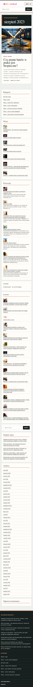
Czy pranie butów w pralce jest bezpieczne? (14, 145)
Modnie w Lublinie (7, 203)
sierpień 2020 (6, 535)
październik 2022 (7, 505)
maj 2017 (5, 588)
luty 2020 (5, 550)
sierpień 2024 (6, 496)
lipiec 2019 (6, 555)
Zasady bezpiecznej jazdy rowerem (12, 229)
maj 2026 (5, 470)
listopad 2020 (6, 526)
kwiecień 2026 (6, 473)
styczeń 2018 (6, 582)
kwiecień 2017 (6, 591)
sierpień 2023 (6, 502)
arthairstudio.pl (5, 681)
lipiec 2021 (6, 511)
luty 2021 (5, 520)
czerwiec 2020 (7, 538)
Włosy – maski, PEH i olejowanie (11, 102)
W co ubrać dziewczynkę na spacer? (12, 151)
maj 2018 (5, 570)
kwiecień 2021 (6, 517)
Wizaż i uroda (6, 99)
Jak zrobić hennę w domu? (9, 242)
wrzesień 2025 (7, 488)
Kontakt (3, 684)
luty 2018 (5, 579)
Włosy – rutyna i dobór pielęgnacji (11, 111)
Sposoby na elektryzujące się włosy (12, 137)
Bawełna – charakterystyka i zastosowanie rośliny (15, 175)
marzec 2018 (6, 576)
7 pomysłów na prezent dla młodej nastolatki (14, 158)
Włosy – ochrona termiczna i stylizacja (12, 108)
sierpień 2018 (6, 561)
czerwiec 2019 (6, 558)
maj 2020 (5, 541)
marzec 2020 (6, 547)
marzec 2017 (6, 594)
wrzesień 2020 (7, 532)
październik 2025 (7, 485)
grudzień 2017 (6, 585)
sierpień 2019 (6, 553)
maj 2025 (5, 491)
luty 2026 (5, 479)
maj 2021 (5, 514)
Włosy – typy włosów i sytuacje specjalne (13, 114)
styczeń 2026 (6, 482)
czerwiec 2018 (6, 567)
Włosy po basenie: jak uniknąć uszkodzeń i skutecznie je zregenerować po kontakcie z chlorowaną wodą (14, 391)
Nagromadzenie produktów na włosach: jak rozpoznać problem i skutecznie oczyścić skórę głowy (15, 329)
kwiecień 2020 (7, 544)
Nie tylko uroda (7, 96)
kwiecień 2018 (6, 573)
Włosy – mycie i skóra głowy (10, 105)
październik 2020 (7, 529)
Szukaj (29, 9)
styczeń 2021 (6, 523)
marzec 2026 (6, 476)
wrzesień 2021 (6, 508)
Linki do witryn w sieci (8, 319)
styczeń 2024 (6, 499)
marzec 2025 (6, 494)
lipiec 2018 (6, 564)
